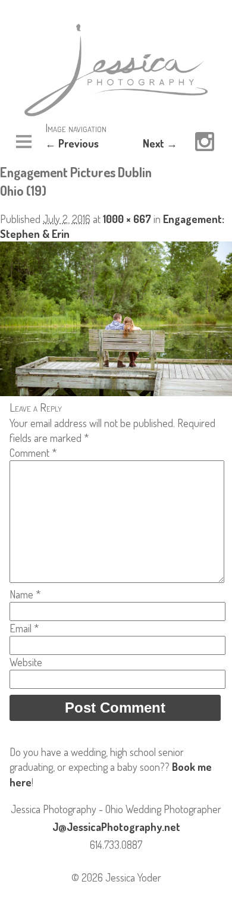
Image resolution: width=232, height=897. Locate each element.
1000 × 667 (127, 218)
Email (24, 628)
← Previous (72, 143)
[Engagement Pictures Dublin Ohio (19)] (116, 392)
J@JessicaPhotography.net (116, 826)
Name (25, 594)
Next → (160, 143)
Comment (33, 452)
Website (26, 662)
